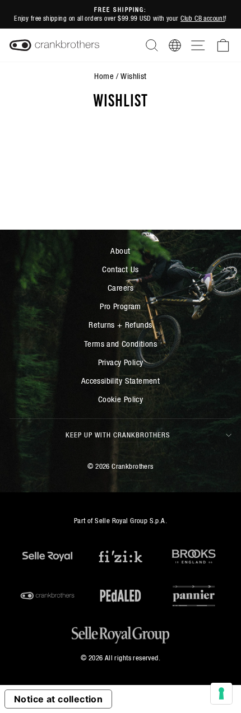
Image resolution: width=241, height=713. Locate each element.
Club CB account (202, 18)
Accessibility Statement (120, 380)
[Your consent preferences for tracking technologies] (221, 693)
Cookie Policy (120, 399)
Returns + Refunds (120, 324)
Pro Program (120, 306)
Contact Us (120, 269)
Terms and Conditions (120, 343)
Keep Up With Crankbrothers (118, 435)
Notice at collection (58, 699)
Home (104, 76)
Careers (120, 287)
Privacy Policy (120, 362)
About (120, 250)
